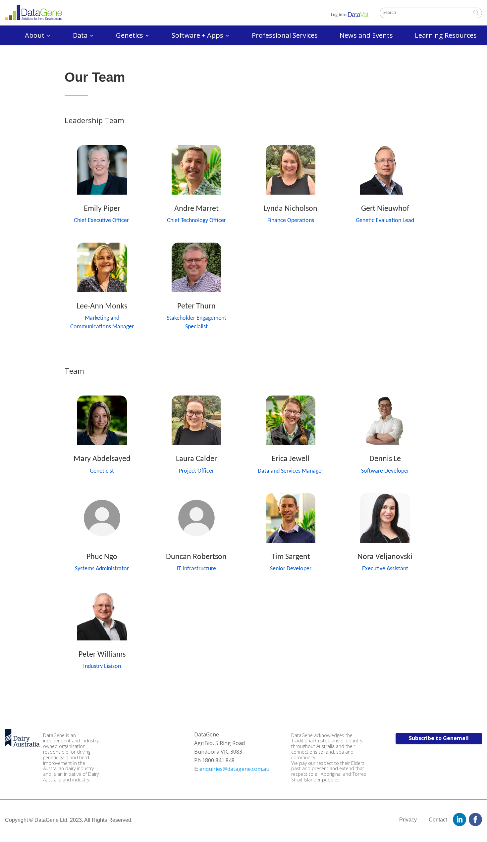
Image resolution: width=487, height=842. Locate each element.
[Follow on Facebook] (475, 819)
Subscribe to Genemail (439, 738)
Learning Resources (446, 36)
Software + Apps (197, 36)
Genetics (129, 36)
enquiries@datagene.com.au (234, 768)
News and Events (366, 36)
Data (80, 36)
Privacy (408, 819)
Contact (438, 819)
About (34, 36)
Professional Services (285, 36)
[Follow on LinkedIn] (459, 819)
